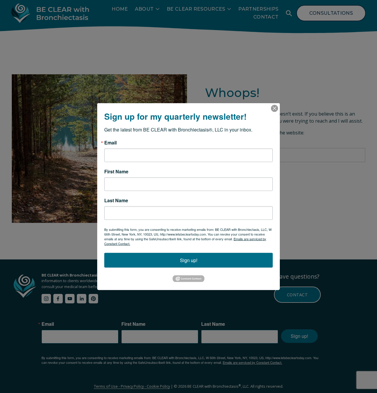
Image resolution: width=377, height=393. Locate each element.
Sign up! (188, 259)
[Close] (274, 108)
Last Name (116, 200)
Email (110, 142)
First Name (116, 171)
